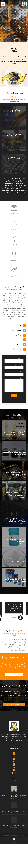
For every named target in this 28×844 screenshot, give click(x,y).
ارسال (14, 395)
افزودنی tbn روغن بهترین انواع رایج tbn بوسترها (14, 811)
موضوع (21, 372)
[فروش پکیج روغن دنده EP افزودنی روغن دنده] (14, 820)
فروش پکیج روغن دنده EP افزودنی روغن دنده (14, 825)
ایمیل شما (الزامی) (19, 365)
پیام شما (21, 378)
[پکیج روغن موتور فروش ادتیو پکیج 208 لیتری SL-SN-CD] (14, 789)
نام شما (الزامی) (19, 358)
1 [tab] (4, 622)
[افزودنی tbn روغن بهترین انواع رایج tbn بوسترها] (14, 805)
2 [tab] (2, 622)
